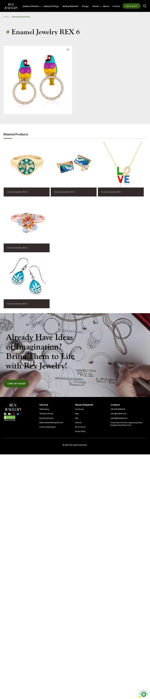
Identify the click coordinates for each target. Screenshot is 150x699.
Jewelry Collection (31, 6)
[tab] (15, 134)
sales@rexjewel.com (119, 413)
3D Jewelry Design (46, 413)
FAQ (76, 418)
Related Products (15, 134)
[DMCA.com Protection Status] (10, 420)
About (106, 6)
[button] (68, 50)
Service (95, 6)
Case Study (79, 409)
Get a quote (131, 6)
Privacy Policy (80, 431)
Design (85, 6)
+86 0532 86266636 (118, 409)
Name (23, 310)
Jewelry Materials (70, 6)
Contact (116, 6)
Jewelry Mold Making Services (51, 422)
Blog (77, 413)
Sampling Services (46, 418)
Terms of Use (80, 427)
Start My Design (16, 383)
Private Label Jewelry (47, 427)
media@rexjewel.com (119, 418)
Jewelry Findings (51, 6)
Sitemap (78, 422)
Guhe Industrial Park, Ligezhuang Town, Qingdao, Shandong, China (127, 423)
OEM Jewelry (44, 409)
